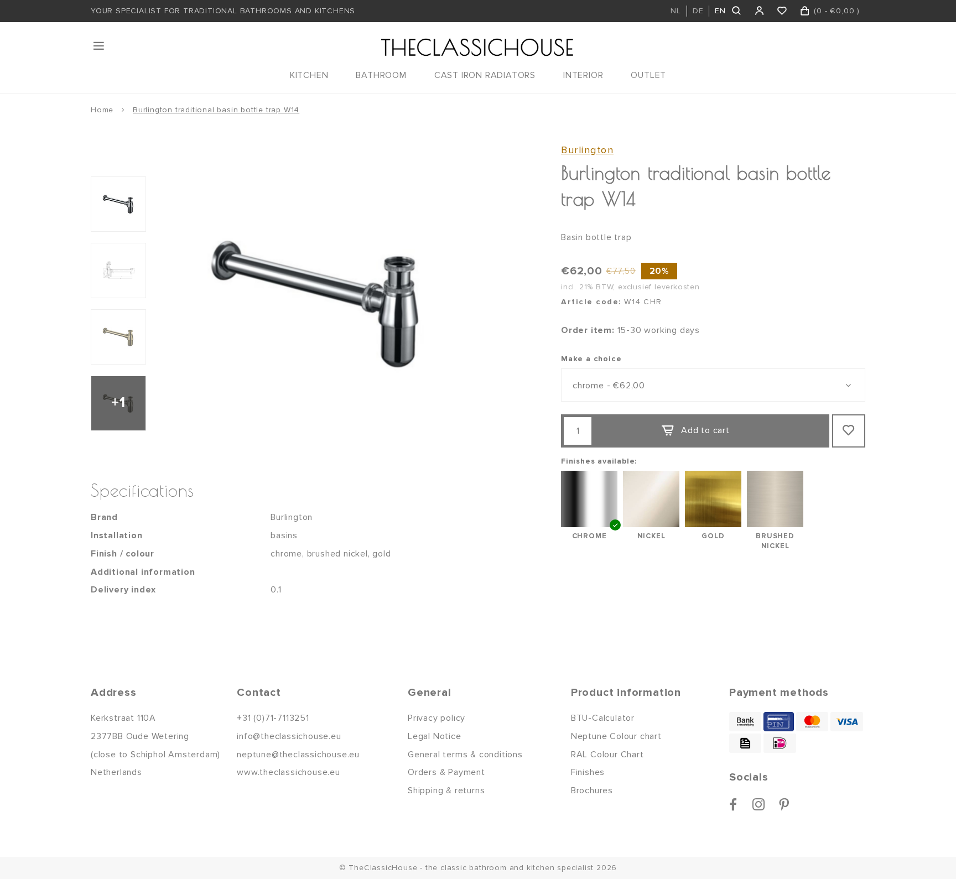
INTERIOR (583, 75)
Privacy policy (436, 718)
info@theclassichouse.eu (289, 736)
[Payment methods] (745, 721)
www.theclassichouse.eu (288, 772)
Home (102, 110)
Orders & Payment (446, 772)
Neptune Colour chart (616, 736)
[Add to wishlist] (848, 431)
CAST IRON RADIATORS (485, 75)
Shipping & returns (446, 790)
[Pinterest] (784, 804)
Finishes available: (599, 461)
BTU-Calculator (603, 718)
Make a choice (591, 358)
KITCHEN (309, 75)
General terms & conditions (465, 754)
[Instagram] (758, 804)
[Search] (737, 11)
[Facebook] (733, 804)
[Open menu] (99, 46)
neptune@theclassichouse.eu (298, 754)
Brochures (592, 790)
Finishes (588, 772)
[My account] (760, 11)
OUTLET (648, 75)
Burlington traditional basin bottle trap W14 (216, 110)
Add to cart (705, 430)
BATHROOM (381, 75)
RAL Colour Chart (607, 754)
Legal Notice (434, 736)
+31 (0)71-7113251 (273, 718)
